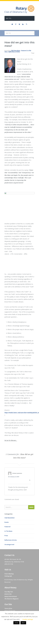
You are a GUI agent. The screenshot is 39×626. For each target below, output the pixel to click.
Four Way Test (8, 592)
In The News (8, 531)
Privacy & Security (9, 611)
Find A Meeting (9, 574)
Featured (24, 50)
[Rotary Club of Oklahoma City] (19, 13)
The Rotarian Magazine (11, 599)
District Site (8, 594)
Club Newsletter (15, 50)
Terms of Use (8, 608)
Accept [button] (16, 623)
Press (6, 535)
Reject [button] (23, 623)
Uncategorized (9, 544)
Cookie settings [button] (27, 619)
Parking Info (8, 576)
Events (6, 522)
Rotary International (10, 596)
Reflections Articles (14, 52)
